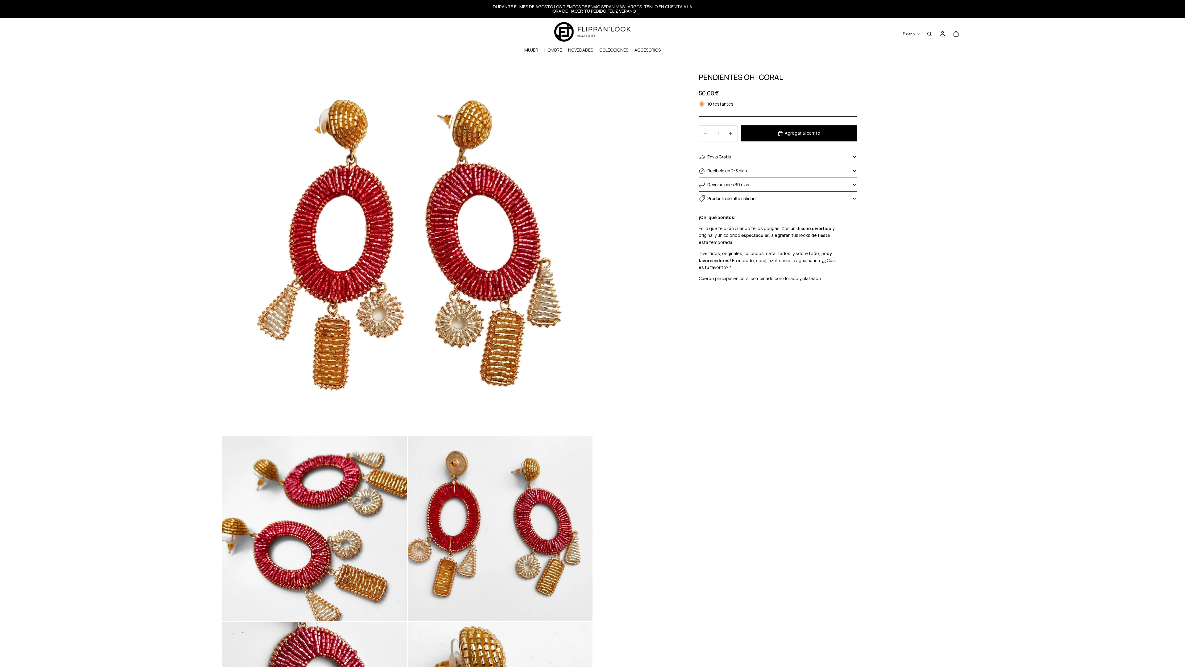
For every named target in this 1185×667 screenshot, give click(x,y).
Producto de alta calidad (731, 198)
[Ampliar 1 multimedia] (407, 250)
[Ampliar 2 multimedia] (314, 528)
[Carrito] (956, 34)
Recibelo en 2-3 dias (727, 171)
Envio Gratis (719, 157)
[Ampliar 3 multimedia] (500, 528)
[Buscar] (929, 34)
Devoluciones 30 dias (728, 184)
